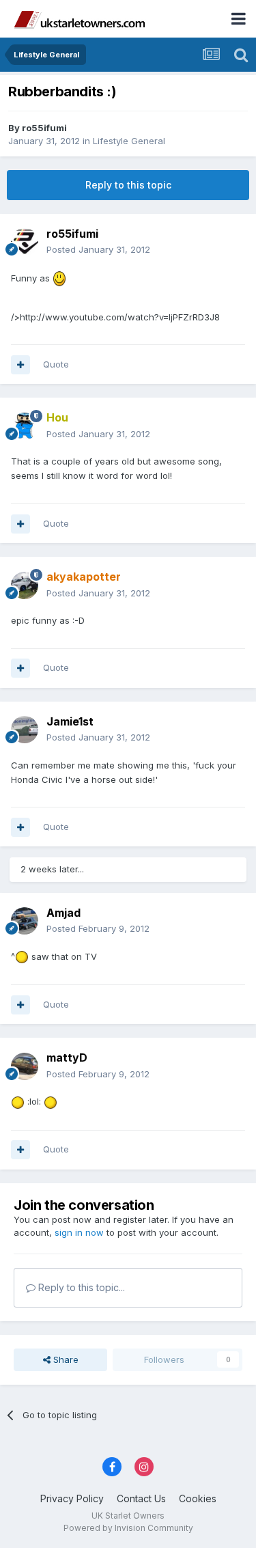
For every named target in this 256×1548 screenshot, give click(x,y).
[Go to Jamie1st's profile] (24, 729)
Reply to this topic (128, 185)
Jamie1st (70, 721)
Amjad (63, 913)
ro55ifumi (44, 127)
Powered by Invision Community (128, 1528)
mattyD (66, 1057)
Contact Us (141, 1498)
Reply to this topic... (80, 1287)
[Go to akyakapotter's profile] (24, 585)
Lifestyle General (129, 140)
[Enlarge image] (59, 277)
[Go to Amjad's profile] (24, 921)
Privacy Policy (72, 1498)
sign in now (79, 1232)
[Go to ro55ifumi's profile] (24, 241)
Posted (98, 249)
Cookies (197, 1498)
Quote (56, 364)
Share (65, 1359)
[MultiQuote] (20, 364)
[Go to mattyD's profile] (24, 1066)
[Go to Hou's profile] (24, 426)
